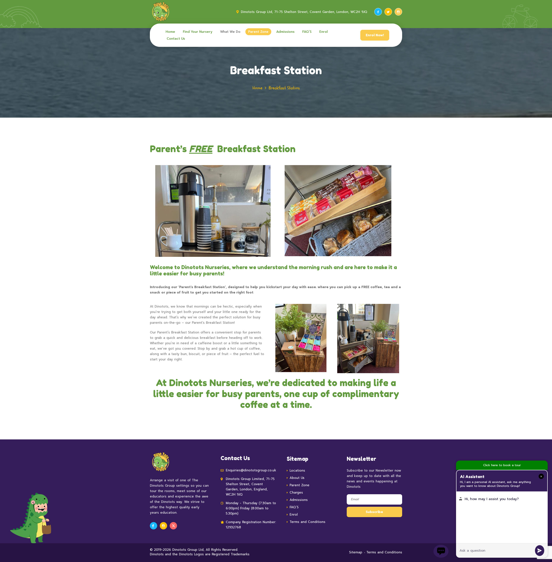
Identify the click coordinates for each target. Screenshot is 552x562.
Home (170, 31)
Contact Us (176, 38)
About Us (297, 477)
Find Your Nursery (197, 31)
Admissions (285, 31)
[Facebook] (378, 12)
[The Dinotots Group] (160, 12)
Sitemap (355, 552)
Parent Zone (258, 31)
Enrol (323, 31)
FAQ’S (307, 31)
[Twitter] (388, 12)
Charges (296, 492)
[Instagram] (398, 12)
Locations (297, 470)
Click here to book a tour (502, 465)
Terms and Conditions (307, 521)
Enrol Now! (375, 35)
